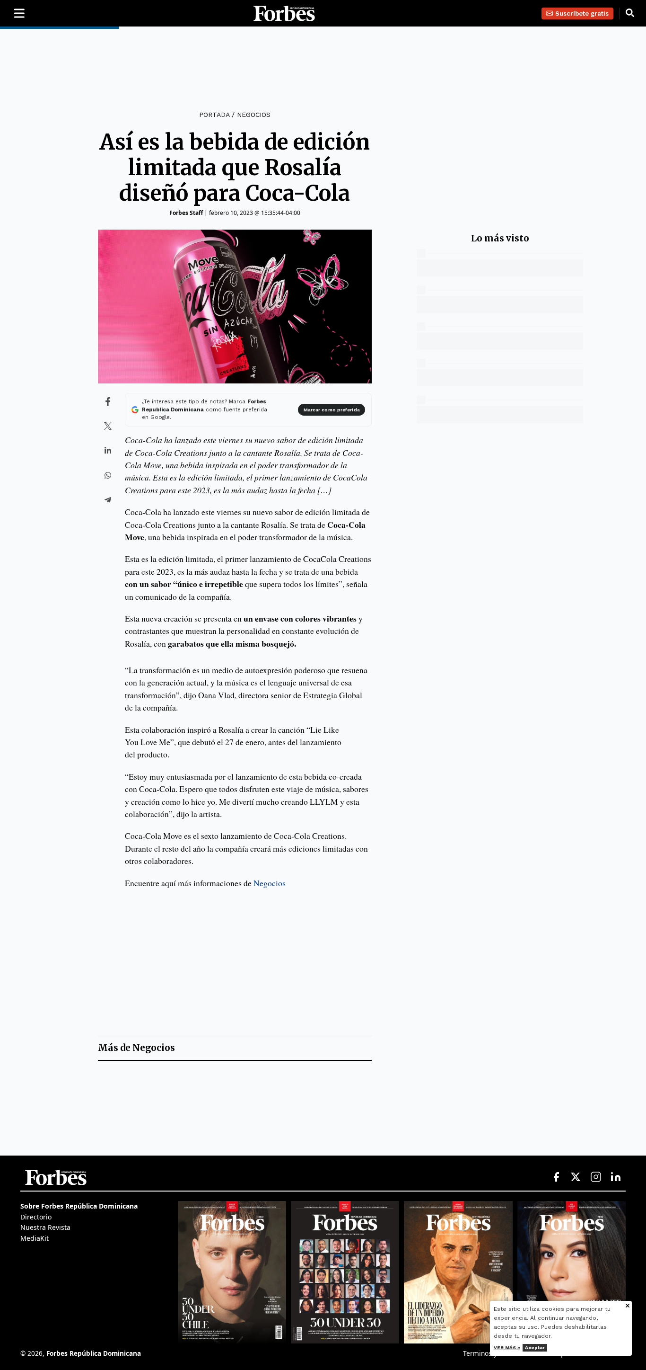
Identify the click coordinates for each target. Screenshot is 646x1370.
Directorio (36, 1216)
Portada (214, 114)
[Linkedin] (615, 1177)
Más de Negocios (136, 1047)
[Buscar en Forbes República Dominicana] (630, 13)
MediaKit (34, 1238)
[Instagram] (596, 1177)
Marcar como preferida (332, 409)
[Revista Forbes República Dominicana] (345, 1272)
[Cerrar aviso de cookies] (627, 1306)
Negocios (254, 114)
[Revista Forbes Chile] (232, 1272)
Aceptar (535, 1347)
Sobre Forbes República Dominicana (79, 1205)
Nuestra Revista (45, 1227)
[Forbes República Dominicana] (284, 13)
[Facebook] (556, 1177)
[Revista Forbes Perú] (571, 1272)
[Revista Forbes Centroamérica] (458, 1272)
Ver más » (507, 1347)
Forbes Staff (186, 213)
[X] (576, 1177)
